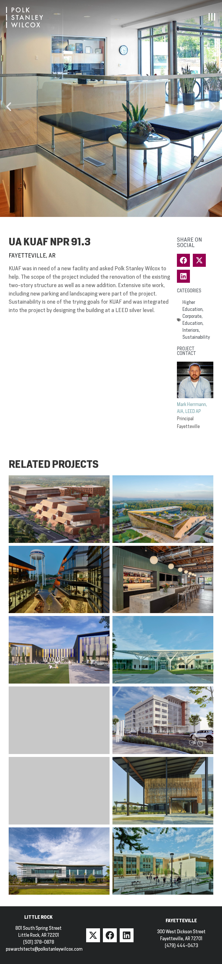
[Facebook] (110, 935)
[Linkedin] (127, 935)
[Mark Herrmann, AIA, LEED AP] (195, 380)
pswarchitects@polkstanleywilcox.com (44, 949)
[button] (8, 107)
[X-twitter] (93, 935)
